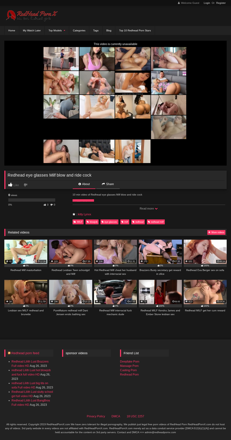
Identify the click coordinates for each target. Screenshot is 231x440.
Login (207, 2)
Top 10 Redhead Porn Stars (135, 30)
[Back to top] (220, 429)
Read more (147, 208)
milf (126, 222)
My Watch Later (32, 30)
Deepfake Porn (129, 361)
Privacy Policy (96, 416)
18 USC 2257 (135, 416)
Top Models (55, 30)
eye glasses (110, 222)
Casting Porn (128, 370)
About (86, 184)
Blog (108, 30)
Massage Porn (129, 365)
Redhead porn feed (25, 353)
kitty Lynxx (84, 214)
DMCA (116, 416)
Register (221, 2)
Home (11, 30)
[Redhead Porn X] (31, 16)
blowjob (93, 222)
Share (109, 184)
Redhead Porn (129, 374)
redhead (139, 222)
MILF (79, 222)
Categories (79, 30)
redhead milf (157, 222)
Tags (96, 30)
